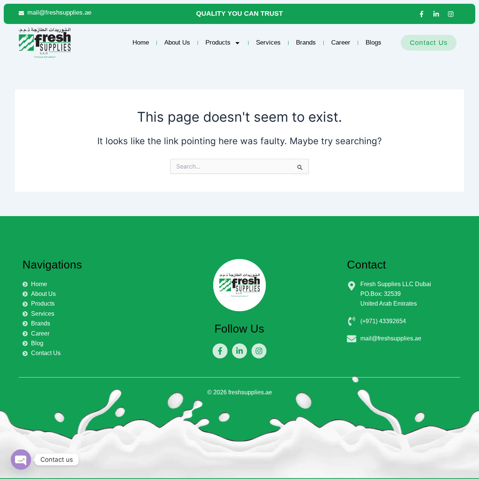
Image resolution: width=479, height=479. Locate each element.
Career (340, 42)
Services (268, 42)
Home (140, 42)
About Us (177, 42)
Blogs (373, 42)
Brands (306, 42)
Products (218, 42)
